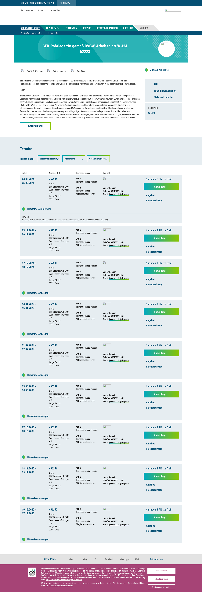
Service (86, 28)
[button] (70, 559)
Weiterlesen (35, 126)
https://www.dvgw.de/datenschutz (59, 585)
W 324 (151, 113)
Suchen (144, 28)
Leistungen (71, 28)
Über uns (128, 28)
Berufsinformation (107, 28)
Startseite (25, 33)
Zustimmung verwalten (161, 587)
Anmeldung (160, 186)
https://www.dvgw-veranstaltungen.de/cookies (64, 580)
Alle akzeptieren (161, 579)
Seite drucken (156, 559)
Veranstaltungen (30, 28)
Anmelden (55, 10)
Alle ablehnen (161, 570)
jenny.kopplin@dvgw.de (119, 194)
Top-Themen (52, 28)
